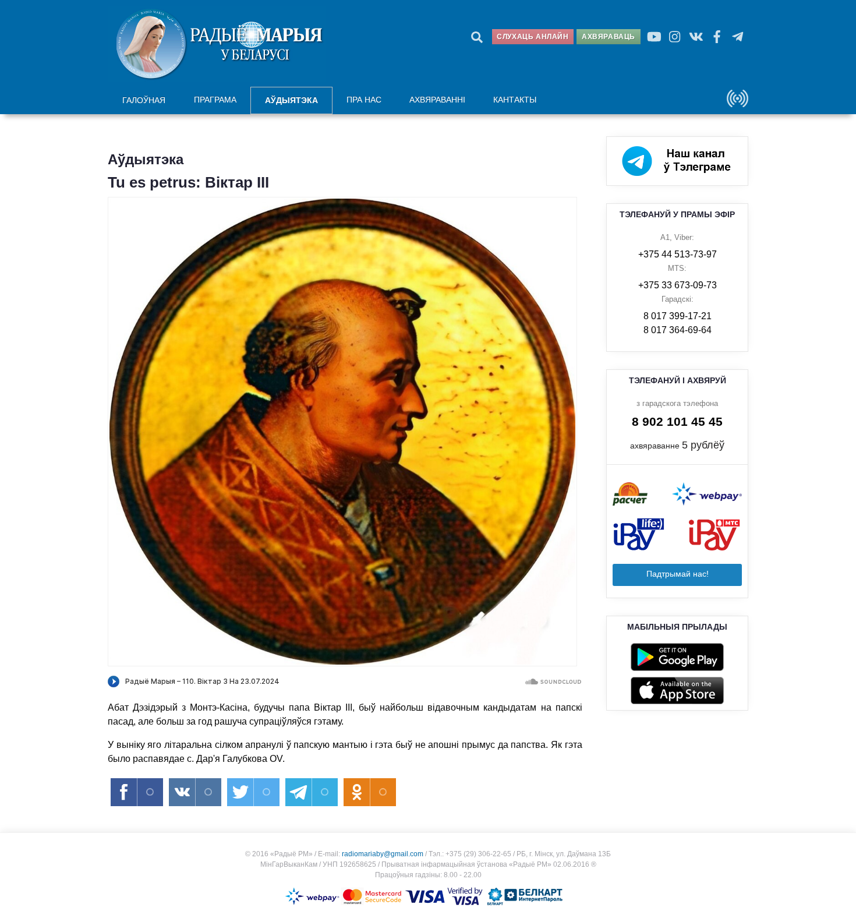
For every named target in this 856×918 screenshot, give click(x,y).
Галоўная (143, 100)
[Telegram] (737, 36)
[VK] (695, 36)
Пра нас (363, 99)
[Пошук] (476, 36)
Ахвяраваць (608, 37)
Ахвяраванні (437, 99)
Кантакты (514, 99)
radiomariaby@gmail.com (382, 854)
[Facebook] (716, 36)
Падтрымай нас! (677, 573)
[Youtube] (654, 36)
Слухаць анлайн (532, 37)
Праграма (215, 99)
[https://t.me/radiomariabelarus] (677, 160)
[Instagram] (674, 36)
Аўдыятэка (291, 100)
